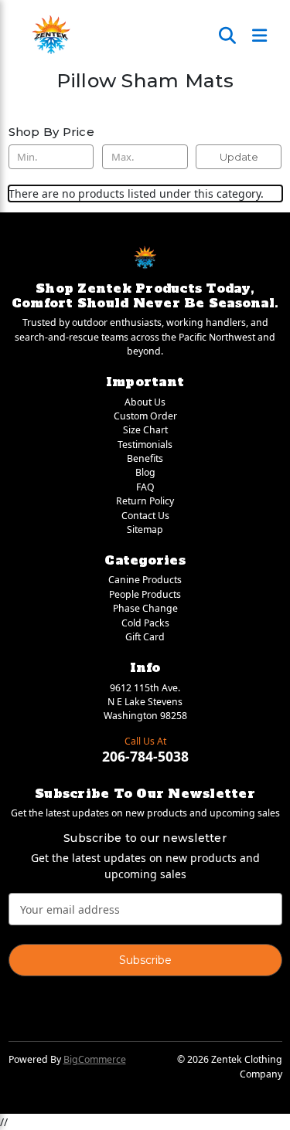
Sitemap (145, 529)
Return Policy (145, 500)
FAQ (145, 487)
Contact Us (145, 515)
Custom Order (145, 415)
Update (239, 157)
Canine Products (145, 579)
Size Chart (145, 429)
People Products (145, 594)
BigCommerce (94, 1059)
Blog (145, 472)
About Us (145, 402)
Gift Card (145, 636)
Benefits (145, 458)
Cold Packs (145, 622)
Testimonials (145, 444)
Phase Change (145, 608)
